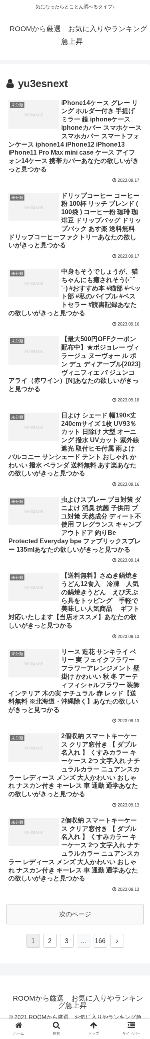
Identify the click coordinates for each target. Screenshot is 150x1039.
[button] (134, 787)
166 (100, 941)
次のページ (75, 914)
